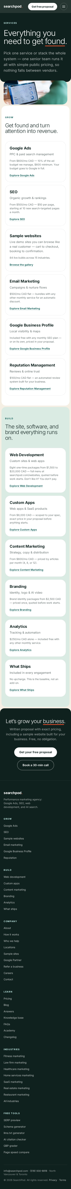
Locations (9, 947)
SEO (6, 831)
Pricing (8, 998)
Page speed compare (16, 1152)
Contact (8, 979)
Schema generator (15, 1126)
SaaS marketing (13, 1081)
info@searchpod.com (16, 1170)
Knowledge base (13, 1017)
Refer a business (13, 966)
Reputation (10, 857)
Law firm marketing (15, 1062)
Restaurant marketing (16, 1094)
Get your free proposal (35, 752)
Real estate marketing (17, 1088)
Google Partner (12, 960)
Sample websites (14, 838)
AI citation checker (15, 1139)
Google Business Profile (17, 851)
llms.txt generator (14, 1132)
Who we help (11, 940)
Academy (9, 1030)
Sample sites (11, 953)
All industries (11, 1101)
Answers (9, 1011)
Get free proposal (43, 6)
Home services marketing (19, 1075)
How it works (11, 934)
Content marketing (15, 889)
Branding (9, 896)
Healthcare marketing (16, 1068)
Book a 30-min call (36, 765)
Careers (8, 973)
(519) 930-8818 (38, 1170)
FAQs (7, 1024)
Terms (62, 1180)
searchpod (13, 6)
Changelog (10, 1036)
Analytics (9, 902)
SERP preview (12, 1120)
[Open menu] (63, 6)
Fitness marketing (14, 1056)
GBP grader (10, 1145)
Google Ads (10, 825)
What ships (10, 908)
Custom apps (11, 883)
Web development (14, 876)
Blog (6, 1004)
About (7, 927)
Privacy (53, 1180)
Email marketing (13, 844)
